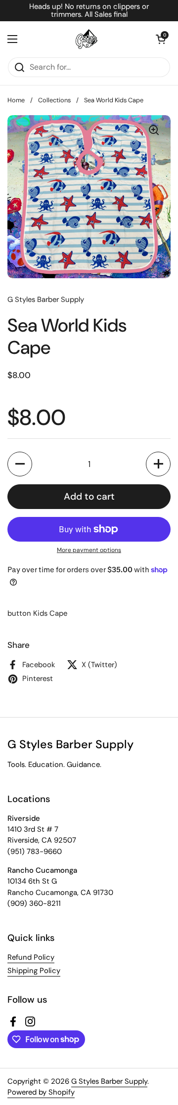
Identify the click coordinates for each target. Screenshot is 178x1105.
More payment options (89, 550)
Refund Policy (30, 957)
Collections (54, 100)
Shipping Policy (33, 971)
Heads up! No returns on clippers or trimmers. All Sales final (89, 10)
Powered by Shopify (41, 1092)
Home (16, 100)
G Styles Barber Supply (109, 1081)
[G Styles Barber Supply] (86, 39)
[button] (161, 39)
